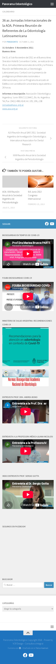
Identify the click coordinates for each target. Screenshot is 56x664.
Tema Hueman (42, 648)
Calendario (8, 11)
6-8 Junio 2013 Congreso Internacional (35, 195)
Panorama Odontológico (17, 4)
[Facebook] (47, 224)
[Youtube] (52, 224)
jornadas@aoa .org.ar (13, 104)
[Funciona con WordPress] (20, 648)
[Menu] (52, 4)
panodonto (12, 42)
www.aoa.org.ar (10, 108)
